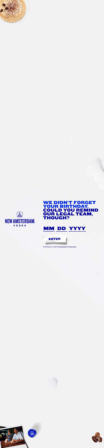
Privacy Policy (72, 247)
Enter (55, 239)
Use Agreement (63, 247)
